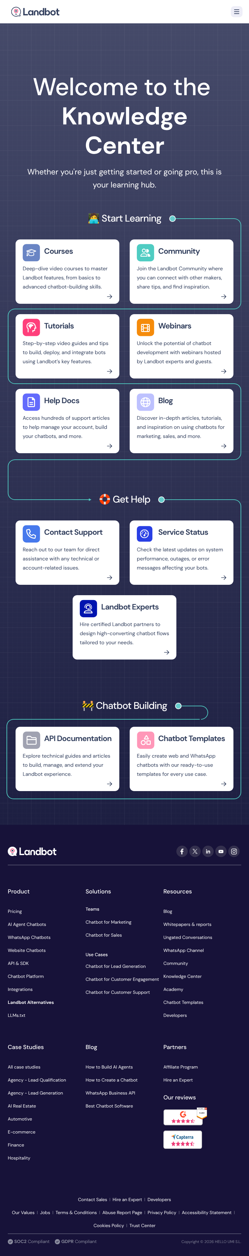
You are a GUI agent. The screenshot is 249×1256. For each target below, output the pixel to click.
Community (175, 964)
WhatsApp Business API (110, 1093)
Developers (175, 1016)
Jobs (45, 1213)
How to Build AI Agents (109, 1067)
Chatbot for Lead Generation (116, 966)
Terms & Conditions (76, 1213)
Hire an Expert (178, 1080)
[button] (237, 11)
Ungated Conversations (187, 938)
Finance (16, 1145)
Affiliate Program (180, 1067)
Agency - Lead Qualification (37, 1080)
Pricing (15, 912)
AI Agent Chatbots (27, 925)
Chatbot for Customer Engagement (122, 979)
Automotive (20, 1119)
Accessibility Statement (207, 1213)
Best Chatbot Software (109, 1106)
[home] (35, 12)
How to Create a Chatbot (112, 1080)
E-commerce (21, 1132)
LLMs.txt (16, 1016)
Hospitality (19, 1158)
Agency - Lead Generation (35, 1093)
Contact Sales (92, 1200)
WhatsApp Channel (183, 951)
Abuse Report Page (122, 1213)
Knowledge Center (182, 977)
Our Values (23, 1213)
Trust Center (142, 1226)
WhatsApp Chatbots (29, 938)
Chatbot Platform (26, 977)
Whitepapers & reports (187, 925)
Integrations (20, 990)
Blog (167, 912)
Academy (173, 990)
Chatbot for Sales (104, 935)
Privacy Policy (162, 1213)
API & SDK (18, 964)
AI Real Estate (22, 1106)
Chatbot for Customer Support (118, 992)
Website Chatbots (27, 951)
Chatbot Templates (183, 1003)
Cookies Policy (108, 1226)
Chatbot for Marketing (109, 922)
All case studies (24, 1067)
